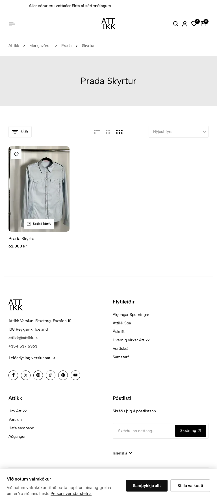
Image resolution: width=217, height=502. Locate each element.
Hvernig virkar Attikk (131, 340)
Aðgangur (17, 436)
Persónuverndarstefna (71, 493)
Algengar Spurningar (131, 314)
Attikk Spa (122, 323)
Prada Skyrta (21, 238)
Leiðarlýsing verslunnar (29, 358)
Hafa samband (21, 428)
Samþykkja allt (147, 485)
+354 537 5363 (22, 346)
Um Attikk (17, 411)
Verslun (15, 419)
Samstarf (121, 357)
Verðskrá (120, 348)
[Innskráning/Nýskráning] (184, 23)
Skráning (188, 430)
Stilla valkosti (190, 485)
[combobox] (122, 453)
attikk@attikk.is (23, 337)
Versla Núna (200, 5)
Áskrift (119, 331)
